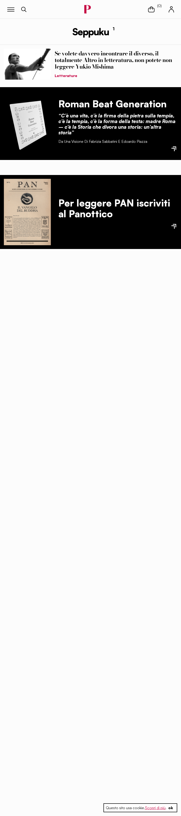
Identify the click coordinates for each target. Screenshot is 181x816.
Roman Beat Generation (112, 104)
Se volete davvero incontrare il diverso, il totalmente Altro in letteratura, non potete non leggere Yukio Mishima (113, 60)
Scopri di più (155, 808)
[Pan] (27, 212)
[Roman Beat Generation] (27, 123)
